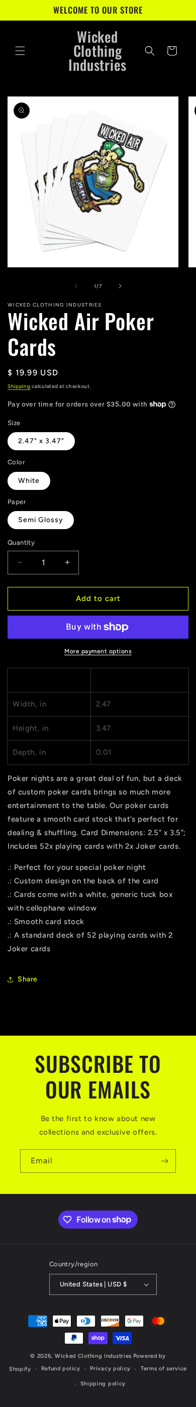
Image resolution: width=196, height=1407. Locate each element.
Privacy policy (110, 1368)
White (29, 480)
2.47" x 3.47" (41, 441)
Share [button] (28, 979)
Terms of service (164, 1368)
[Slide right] (120, 286)
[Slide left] (76, 286)
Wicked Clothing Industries (93, 1356)
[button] (20, 51)
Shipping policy (103, 1383)
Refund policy (60, 1368)
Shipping (19, 386)
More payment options (98, 651)
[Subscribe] (164, 1161)
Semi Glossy (40, 520)
